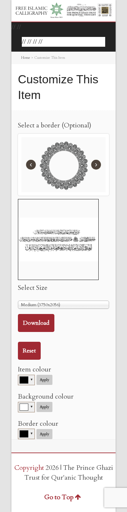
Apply (44, 379)
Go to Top (59, 497)
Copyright (29, 467)
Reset (29, 351)
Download (36, 323)
